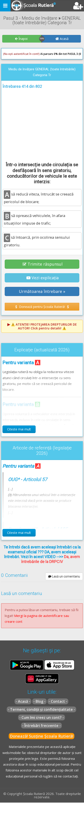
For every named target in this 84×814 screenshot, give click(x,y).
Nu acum (12, 117)
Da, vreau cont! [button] (67, 117)
